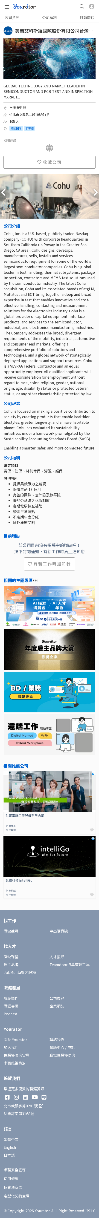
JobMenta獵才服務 (20, 972)
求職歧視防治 (15, 1063)
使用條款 (11, 1178)
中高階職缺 (59, 931)
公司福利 (49, 17)
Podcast (10, 1013)
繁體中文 (11, 1139)
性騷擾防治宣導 (16, 1055)
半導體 (29, 128)
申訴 (71, 1047)
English (10, 1147)
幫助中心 (57, 1047)
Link (7, 773)
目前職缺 (87, 17)
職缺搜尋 (11, 931)
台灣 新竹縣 (17, 107)
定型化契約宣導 (16, 1196)
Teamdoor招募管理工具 (70, 964)
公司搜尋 (57, 998)
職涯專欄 (11, 1006)
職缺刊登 (11, 956)
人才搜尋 (57, 956)
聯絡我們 (57, 1039)
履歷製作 (11, 998)
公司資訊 (12, 17)
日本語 (9, 1155)
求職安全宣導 (15, 1169)
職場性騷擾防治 (62, 1055)
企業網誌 (57, 1006)
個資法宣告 (13, 1187)
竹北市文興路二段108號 (27, 114)
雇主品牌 (11, 964)
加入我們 (11, 1047)
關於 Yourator (15, 1039)
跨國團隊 (16, 128)
